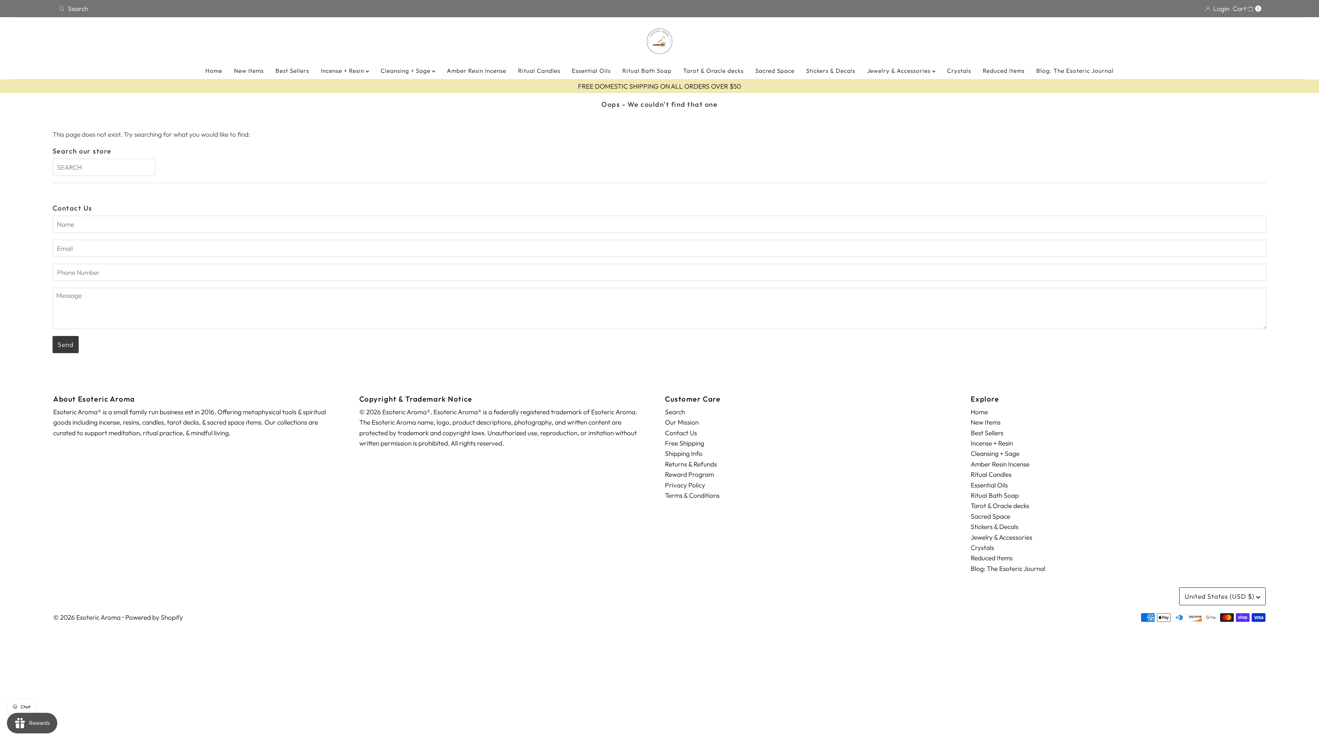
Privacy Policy (685, 485)
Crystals (959, 70)
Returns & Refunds (691, 464)
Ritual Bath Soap (647, 70)
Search (675, 412)
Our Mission (682, 422)
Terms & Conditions (692, 495)
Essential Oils (591, 70)
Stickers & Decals (830, 70)
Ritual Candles (539, 70)
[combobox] (356, 8)
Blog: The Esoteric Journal (1075, 70)
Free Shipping (684, 443)
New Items (249, 70)
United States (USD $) (1220, 596)
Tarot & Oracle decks (713, 70)
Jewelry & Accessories (899, 70)
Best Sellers (292, 70)
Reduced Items (1004, 70)
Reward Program (689, 474)
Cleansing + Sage (406, 70)
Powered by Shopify (154, 617)
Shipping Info (683, 453)
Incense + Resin (343, 70)
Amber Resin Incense (476, 70)
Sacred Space (774, 70)
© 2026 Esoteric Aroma (87, 617)
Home (213, 70)
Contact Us (681, 433)
